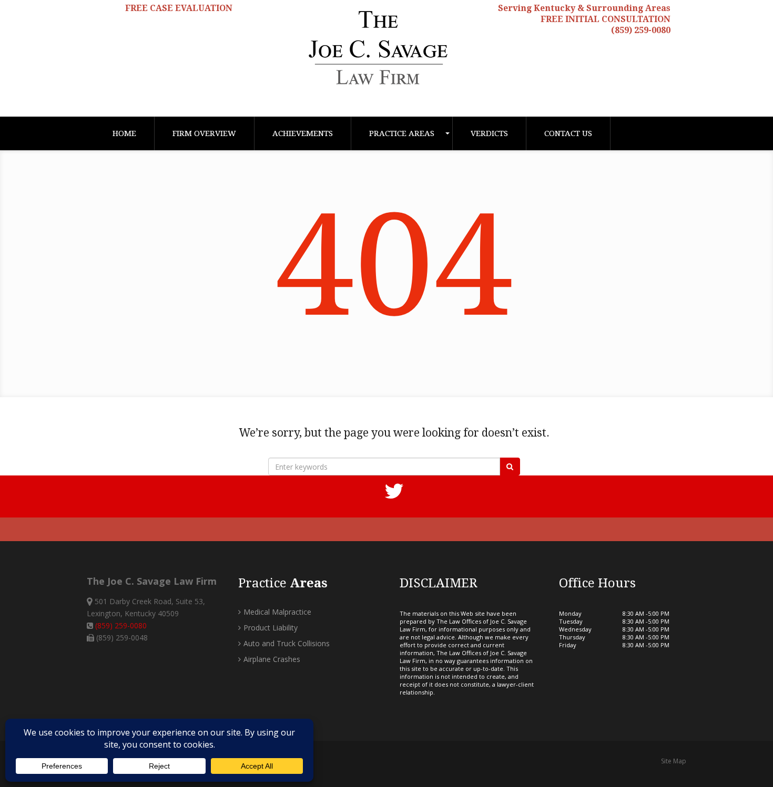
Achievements (302, 133)
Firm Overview (204, 133)
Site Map (673, 761)
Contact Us (568, 133)
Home (124, 133)
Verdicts (489, 133)
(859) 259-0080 (640, 30)
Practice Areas (401, 133)
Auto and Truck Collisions (286, 643)
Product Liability (270, 628)
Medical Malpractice (277, 612)
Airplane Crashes (271, 659)
